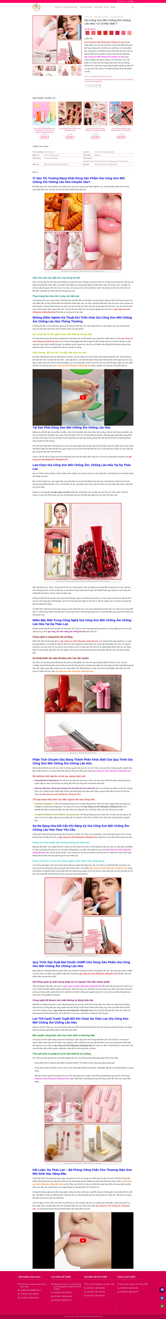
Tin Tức (106, 7)
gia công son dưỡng (100, 79)
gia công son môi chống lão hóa (93, 81)
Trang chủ (58, 7)
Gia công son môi (107, 76)
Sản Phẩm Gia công (70, 7)
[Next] (78, 40)
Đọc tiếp (44, 137)
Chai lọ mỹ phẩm (86, 7)
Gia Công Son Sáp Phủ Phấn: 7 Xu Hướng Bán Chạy (70, 129)
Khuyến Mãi (98, 7)
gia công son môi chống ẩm (125, 79)
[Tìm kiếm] (132, 7)
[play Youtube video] (83, 397)
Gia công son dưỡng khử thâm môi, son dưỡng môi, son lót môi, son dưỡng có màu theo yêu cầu (44, 130)
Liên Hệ (113, 7)
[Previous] (36, 40)
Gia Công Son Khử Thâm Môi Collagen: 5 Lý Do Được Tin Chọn (95, 129)
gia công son (90, 79)
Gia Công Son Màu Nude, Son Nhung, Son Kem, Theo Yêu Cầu (121, 129)
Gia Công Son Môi (116, 17)
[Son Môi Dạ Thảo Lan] (42, 7)
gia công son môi (112, 79)
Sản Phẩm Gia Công (101, 17)
